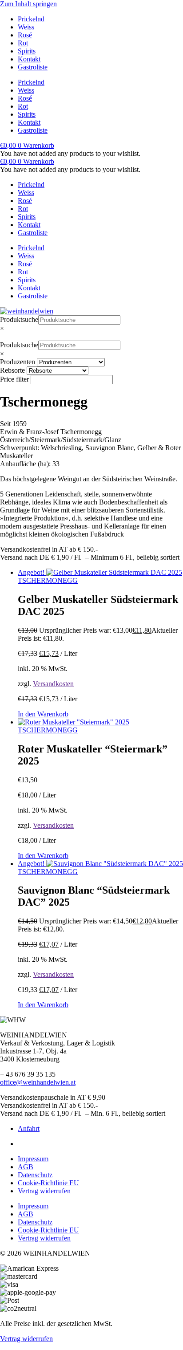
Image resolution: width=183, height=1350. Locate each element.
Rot (23, 43)
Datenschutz (35, 1175)
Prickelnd (31, 19)
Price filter (14, 379)
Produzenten (17, 362)
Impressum (33, 1159)
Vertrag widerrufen (44, 1191)
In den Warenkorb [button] (43, 714)
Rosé (25, 35)
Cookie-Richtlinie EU (48, 1183)
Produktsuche (19, 319)
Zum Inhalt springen (28, 4)
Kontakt (29, 59)
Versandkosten (53, 683)
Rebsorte (12, 370)
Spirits (27, 51)
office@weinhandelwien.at (38, 1082)
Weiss (26, 27)
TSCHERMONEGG (48, 580)
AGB (25, 1167)
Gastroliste (33, 67)
